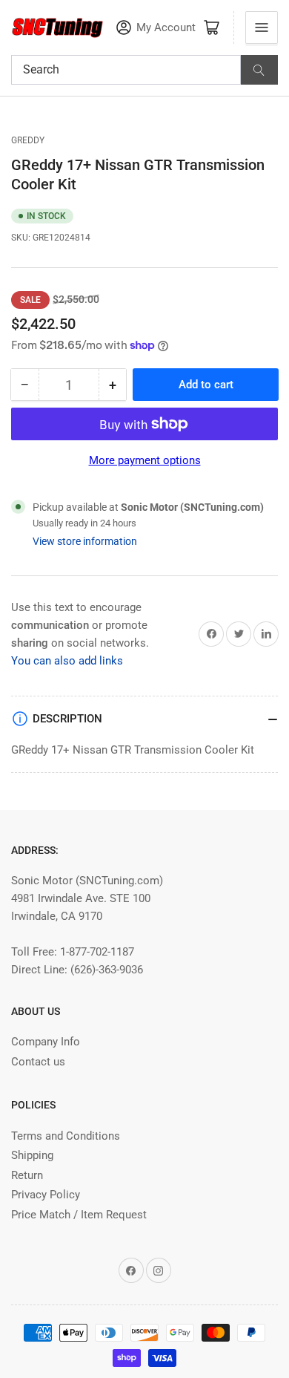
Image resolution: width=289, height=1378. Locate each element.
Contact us (38, 1061)
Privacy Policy (45, 1194)
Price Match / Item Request (79, 1214)
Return (27, 1175)
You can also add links (67, 660)
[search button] (259, 70)
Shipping (32, 1155)
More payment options (145, 460)
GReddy (27, 140)
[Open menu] (261, 27)
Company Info (45, 1041)
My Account (166, 28)
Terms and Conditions (65, 1136)
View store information (85, 541)
